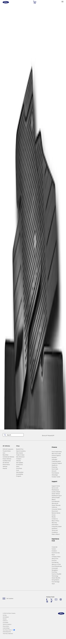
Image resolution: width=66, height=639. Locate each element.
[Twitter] (51, 599)
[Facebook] (47, 599)
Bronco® (44, 435)
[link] (5, 615)
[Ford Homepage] (61, 613)
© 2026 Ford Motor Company (9, 613)
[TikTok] (51, 601)
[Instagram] (61, 599)
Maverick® (51, 435)
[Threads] (47, 601)
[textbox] (13, 435)
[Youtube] (56, 599)
